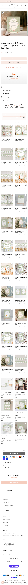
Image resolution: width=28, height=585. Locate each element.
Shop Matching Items (14, 62)
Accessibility (5, 525)
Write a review (14, 482)
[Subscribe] (21, 561)
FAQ (3, 493)
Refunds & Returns (7, 516)
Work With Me (6, 502)
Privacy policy (22, 580)
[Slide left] (11, 38)
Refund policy (16, 580)
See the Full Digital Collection (14, 67)
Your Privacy (5, 522)
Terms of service (7, 582)
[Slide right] (16, 38)
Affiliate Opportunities (8, 505)
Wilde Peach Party (9, 580)
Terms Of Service (6, 519)
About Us (5, 496)
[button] (2, 5)
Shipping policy (14, 582)
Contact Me (5, 499)
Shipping (2, 52)
